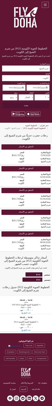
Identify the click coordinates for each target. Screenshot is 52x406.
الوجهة (47, 73)
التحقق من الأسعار (26, 146)
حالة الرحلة (35, 389)
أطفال (31, 93)
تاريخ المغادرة (44, 83)
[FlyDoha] (26, 14)
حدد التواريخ (26, 313)
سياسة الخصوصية (9, 383)
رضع (16, 93)
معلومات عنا (42, 383)
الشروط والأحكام (27, 383)
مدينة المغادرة (45, 64)
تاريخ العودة (21, 83)
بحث (26, 105)
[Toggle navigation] (45, 5)
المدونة (23, 389)
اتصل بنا (13, 389)
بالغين (47, 93)
